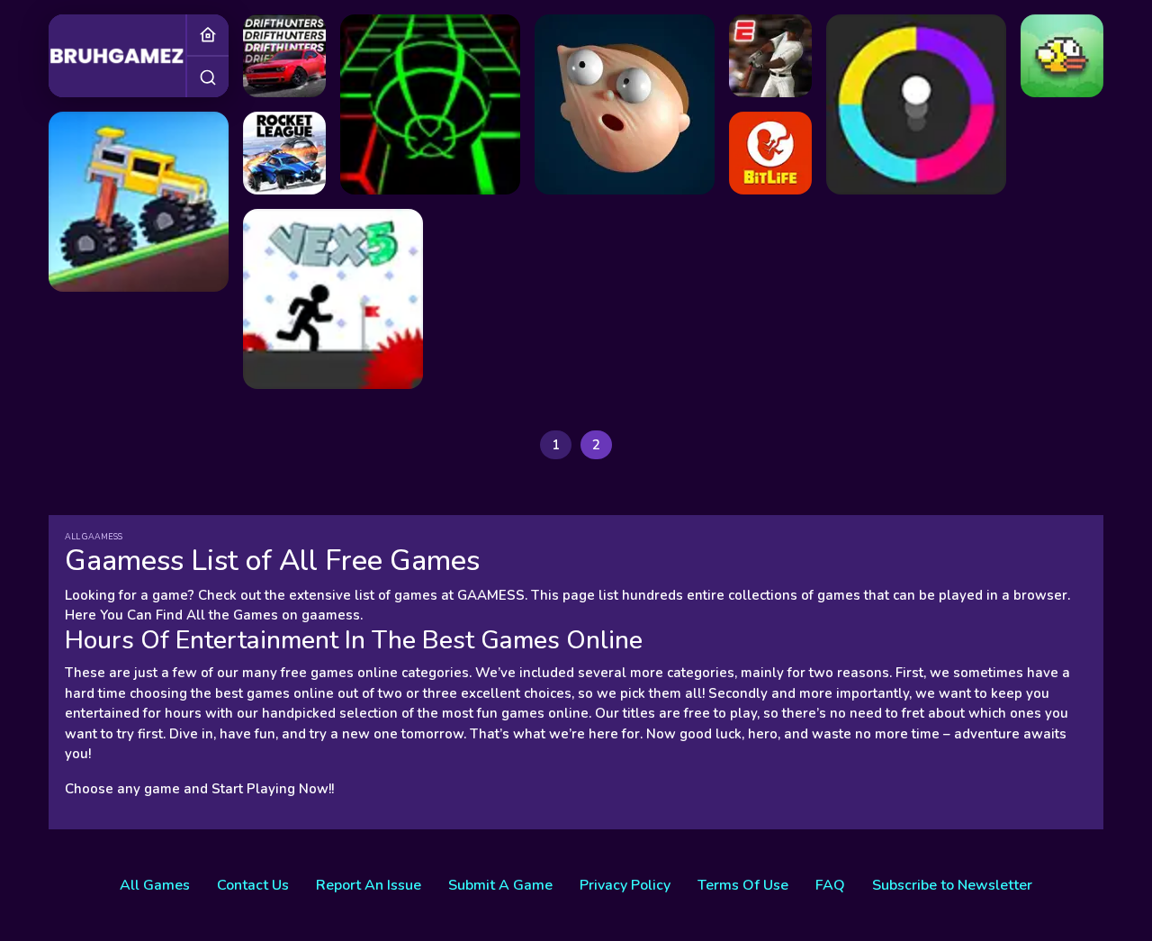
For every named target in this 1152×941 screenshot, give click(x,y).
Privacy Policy (625, 885)
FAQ (830, 885)
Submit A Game (500, 885)
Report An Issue (368, 885)
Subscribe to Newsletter (952, 885)
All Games (155, 885)
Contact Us (253, 885)
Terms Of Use (743, 885)
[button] (208, 76)
